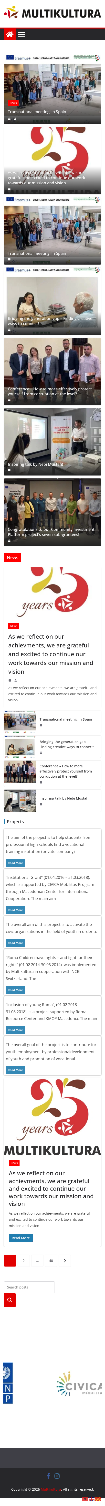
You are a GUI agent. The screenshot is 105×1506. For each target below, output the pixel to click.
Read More (15, 863)
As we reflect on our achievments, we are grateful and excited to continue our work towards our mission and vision (46, 177)
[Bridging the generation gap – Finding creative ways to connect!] (52, 301)
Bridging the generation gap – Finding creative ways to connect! (50, 321)
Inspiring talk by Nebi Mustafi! (35, 464)
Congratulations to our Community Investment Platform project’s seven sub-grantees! (51, 532)
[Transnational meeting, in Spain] (52, 58)
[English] (92, 1498)
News (13, 103)
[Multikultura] (10, 34)
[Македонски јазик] (98, 1498)
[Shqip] (85, 1498)
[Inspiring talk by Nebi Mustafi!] (52, 442)
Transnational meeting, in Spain (37, 111)
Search (10, 1300)
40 (51, 1260)
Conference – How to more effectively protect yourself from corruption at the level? (50, 391)
